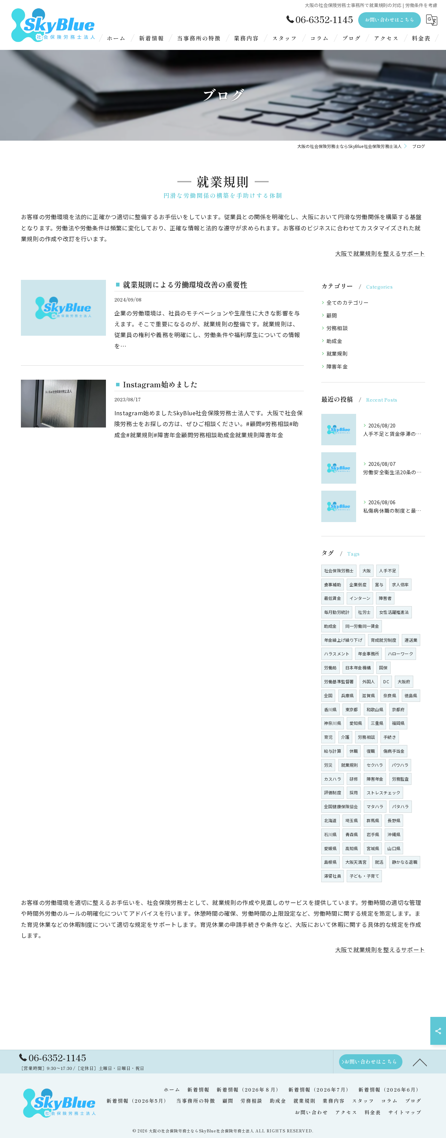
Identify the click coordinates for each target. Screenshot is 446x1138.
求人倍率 (400, 584)
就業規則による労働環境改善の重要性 (185, 284)
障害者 (385, 598)
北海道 (330, 820)
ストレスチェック (384, 792)
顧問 (331, 315)
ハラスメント (336, 653)
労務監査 (400, 779)
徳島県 (411, 695)
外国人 (368, 681)
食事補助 (332, 584)
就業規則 (337, 353)
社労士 (364, 612)
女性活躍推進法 (394, 612)
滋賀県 (368, 695)
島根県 (330, 862)
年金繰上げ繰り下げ (343, 640)
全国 (328, 695)
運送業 (411, 640)
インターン (359, 598)
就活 (379, 862)
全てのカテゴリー (347, 302)
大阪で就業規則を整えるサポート (380, 253)
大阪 (366, 570)
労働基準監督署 (339, 681)
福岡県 (398, 723)
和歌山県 (375, 709)
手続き (389, 737)
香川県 (330, 709)
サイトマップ (405, 1112)
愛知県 (355, 723)
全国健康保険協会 (341, 806)
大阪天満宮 (356, 862)
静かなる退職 (404, 862)
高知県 (351, 848)
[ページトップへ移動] (420, 1062)
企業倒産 (358, 584)
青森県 (351, 834)
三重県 (377, 723)
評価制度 (332, 792)
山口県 (393, 848)
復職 (371, 751)
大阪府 (404, 681)
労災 (328, 765)
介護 (345, 737)
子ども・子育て (364, 876)
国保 (383, 667)
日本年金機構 (358, 667)
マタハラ (375, 806)
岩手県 (373, 834)
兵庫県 (347, 695)
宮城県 (373, 848)
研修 (353, 779)
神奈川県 (332, 723)
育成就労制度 (383, 640)
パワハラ (400, 765)
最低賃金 (332, 598)
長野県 (393, 820)
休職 (353, 751)
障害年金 (337, 366)
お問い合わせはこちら (389, 19)
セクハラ (375, 765)
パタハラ (400, 806)
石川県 (330, 834)
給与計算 (332, 751)
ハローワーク (400, 653)
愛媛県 (330, 848)
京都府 (398, 709)
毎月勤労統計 (336, 612)
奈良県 (389, 695)
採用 (353, 792)
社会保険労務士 (339, 570)
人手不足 (387, 570)
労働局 (330, 667)
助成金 (334, 340)
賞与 (379, 584)
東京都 (351, 709)
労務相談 (337, 328)
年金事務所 (368, 653)
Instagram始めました (160, 384)
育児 (328, 737)
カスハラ (332, 779)
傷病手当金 (394, 751)
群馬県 (373, 820)
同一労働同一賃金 (362, 626)
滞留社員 (332, 876)
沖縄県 (393, 834)
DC (386, 681)
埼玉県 (351, 820)
